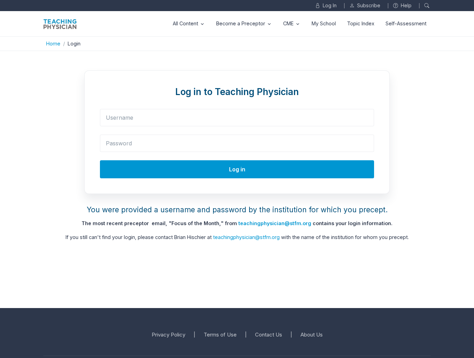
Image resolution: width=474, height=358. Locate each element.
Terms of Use (220, 334)
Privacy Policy (168, 334)
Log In (329, 5)
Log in (237, 169)
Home (53, 43)
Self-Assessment (406, 23)
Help (405, 5)
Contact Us (268, 334)
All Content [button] (185, 23)
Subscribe (368, 5)
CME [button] (288, 23)
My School (324, 23)
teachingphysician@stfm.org (274, 223)
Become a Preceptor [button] (240, 23)
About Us (312, 334)
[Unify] (60, 23)
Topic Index (360, 23)
